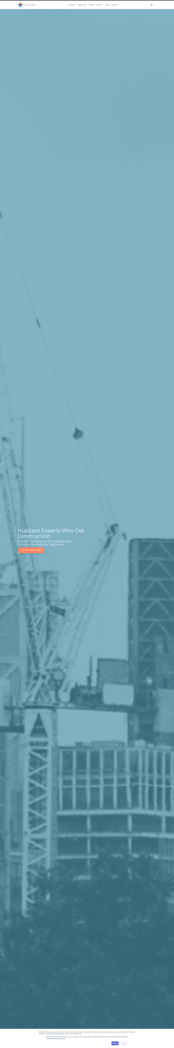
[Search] (151, 5)
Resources (82, 5)
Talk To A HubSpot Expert (31, 550)
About (99, 5)
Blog (107, 5)
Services (71, 5)
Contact (114, 5)
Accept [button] (115, 1043)
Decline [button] (124, 1043)
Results (92, 5)
